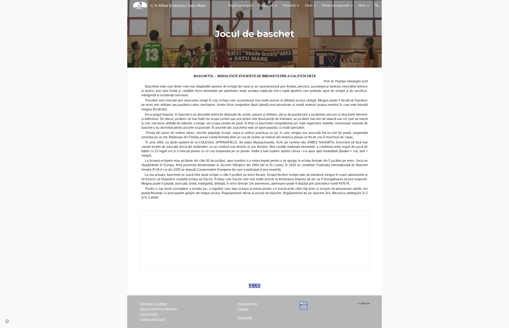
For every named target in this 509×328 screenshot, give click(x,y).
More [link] (362, 5)
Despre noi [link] (266, 5)
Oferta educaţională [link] (335, 5)
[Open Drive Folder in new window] (361, 216)
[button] (377, 5)
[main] (254, 34)
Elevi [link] (308, 5)
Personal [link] (289, 5)
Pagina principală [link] (240, 5)
